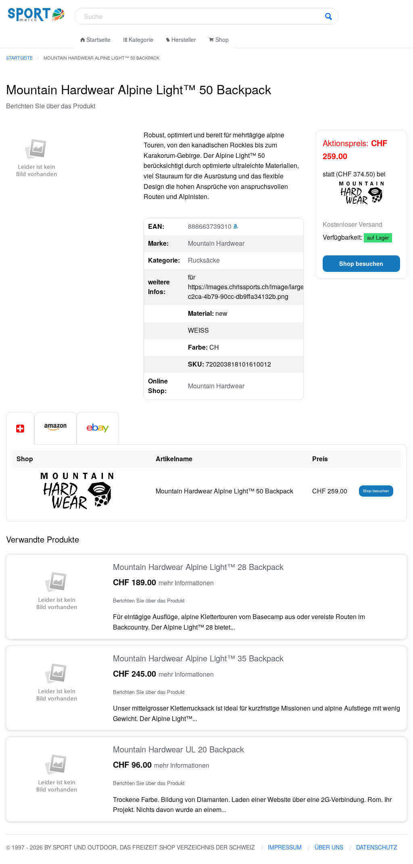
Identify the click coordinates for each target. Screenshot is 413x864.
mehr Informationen (186, 582)
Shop (221, 39)
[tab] (20, 428)
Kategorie (140, 39)
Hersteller (183, 39)
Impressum (285, 847)
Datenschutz (376, 847)
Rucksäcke (204, 260)
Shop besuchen (376, 490)
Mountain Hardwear (216, 243)
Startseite (98, 39)
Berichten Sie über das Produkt (50, 105)
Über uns (329, 847)
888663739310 (210, 226)
